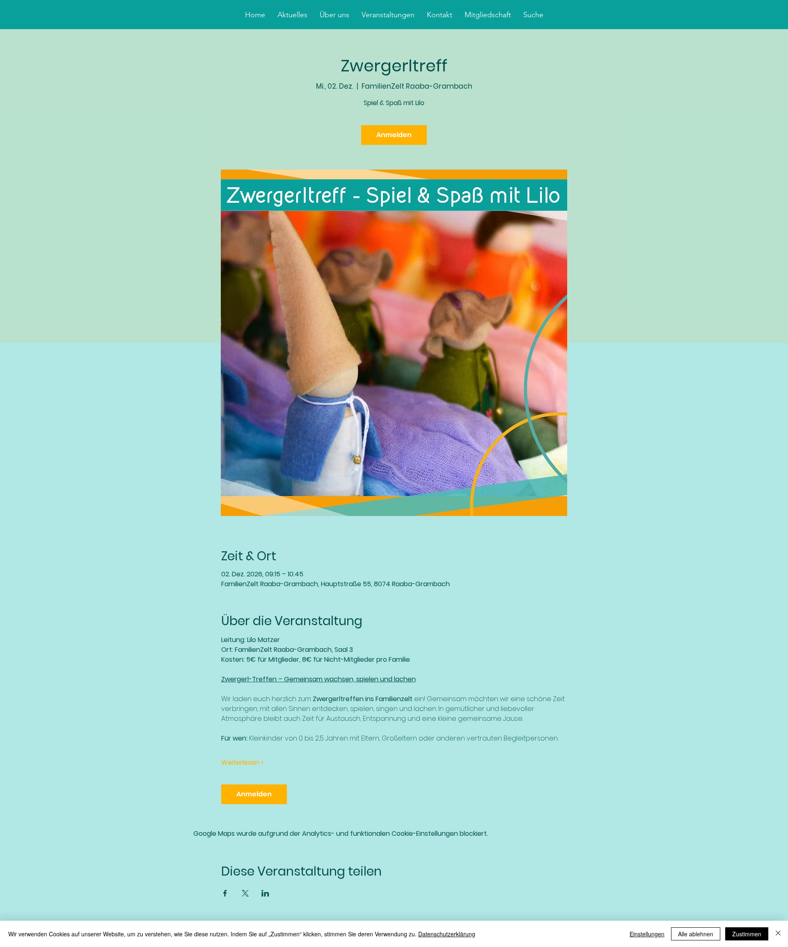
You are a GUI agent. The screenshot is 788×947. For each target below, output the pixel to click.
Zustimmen (746, 934)
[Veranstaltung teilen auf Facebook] (225, 893)
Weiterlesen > (242, 762)
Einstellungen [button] (647, 934)
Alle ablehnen (695, 934)
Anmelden (394, 135)
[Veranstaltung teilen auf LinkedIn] (265, 893)
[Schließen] (778, 933)
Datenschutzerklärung (446, 934)
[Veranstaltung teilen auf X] (245, 893)
